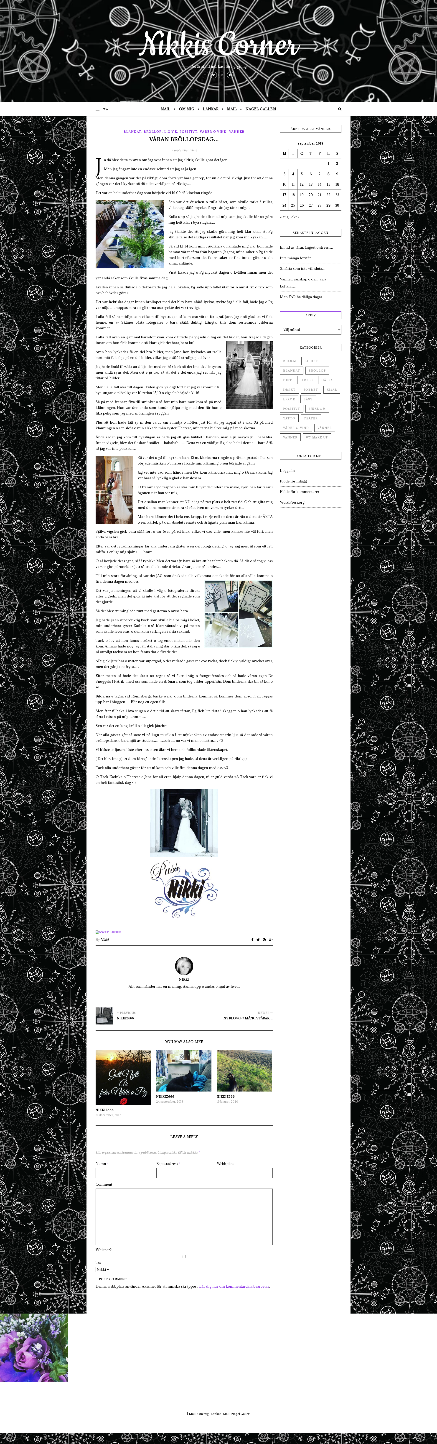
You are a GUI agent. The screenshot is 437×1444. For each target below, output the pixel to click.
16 (337, 184)
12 (302, 184)
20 (311, 195)
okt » (295, 217)
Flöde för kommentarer (299, 491)
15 (328, 184)
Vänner (236, 131)
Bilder (311, 361)
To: (98, 1262)
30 (337, 205)
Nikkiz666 (105, 1110)
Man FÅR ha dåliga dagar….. (303, 297)
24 (284, 205)
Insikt (289, 389)
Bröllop (153, 131)
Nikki (104, 939)
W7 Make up (317, 437)
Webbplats (225, 1163)
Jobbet (311, 389)
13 (311, 184)
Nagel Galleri (261, 109)
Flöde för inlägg (293, 481)
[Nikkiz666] (104, 1015)
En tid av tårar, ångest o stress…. (306, 247)
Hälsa (327, 380)
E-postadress (168, 1163)
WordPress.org (292, 502)
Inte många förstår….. (298, 258)
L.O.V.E (170, 131)
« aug (284, 217)
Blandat (132, 131)
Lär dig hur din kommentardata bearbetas (234, 1286)
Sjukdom (317, 408)
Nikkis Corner (218, 45)
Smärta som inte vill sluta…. (303, 268)
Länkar (210, 109)
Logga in (287, 470)
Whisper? (104, 1249)
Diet (287, 380)
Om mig (186, 109)
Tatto (289, 418)
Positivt (189, 131)
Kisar (332, 389)
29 (328, 205)
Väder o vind (213, 131)
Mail (165, 109)
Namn (102, 1163)
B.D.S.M (289, 361)
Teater (311, 418)
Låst (308, 399)
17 (284, 195)
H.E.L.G (306, 380)
